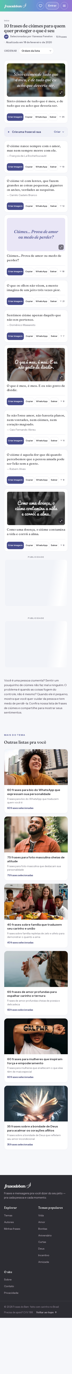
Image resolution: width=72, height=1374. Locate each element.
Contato (9, 1286)
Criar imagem (15, 117)
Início (6, 20)
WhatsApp (41, 117)
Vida (41, 1215)
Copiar (28, 117)
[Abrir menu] (64, 5)
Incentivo (43, 1255)
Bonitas (42, 1228)
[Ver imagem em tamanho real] (36, 80)
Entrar (52, 5)
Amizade (43, 1262)
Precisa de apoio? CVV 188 (18, 1312)
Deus (41, 1248)
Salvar (53, 117)
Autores (9, 1222)
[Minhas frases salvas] (40, 5)
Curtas (42, 1242)
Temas (8, 1215)
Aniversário (45, 1235)
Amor (41, 1222)
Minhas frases (12, 1228)
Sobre (8, 1279)
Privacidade (11, 1293)
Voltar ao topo (46, 1312)
